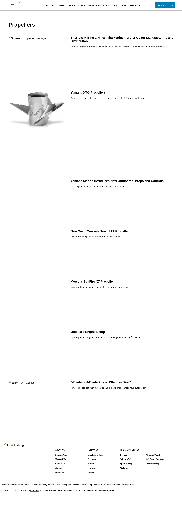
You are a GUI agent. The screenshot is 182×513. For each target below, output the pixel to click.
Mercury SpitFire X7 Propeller (92, 281)
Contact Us (60, 464)
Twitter (91, 464)
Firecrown (34, 490)
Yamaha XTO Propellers (88, 92)
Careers (58, 468)
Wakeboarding (152, 464)
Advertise (135, 5)
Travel (82, 5)
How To (106, 5)
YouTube (91, 473)
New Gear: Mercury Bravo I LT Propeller (100, 231)
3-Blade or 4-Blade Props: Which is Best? (101, 382)
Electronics (59, 5)
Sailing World (126, 459)
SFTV (116, 5)
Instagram (92, 468)
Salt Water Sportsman (156, 459)
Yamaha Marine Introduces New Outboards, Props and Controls (117, 181)
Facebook (92, 459)
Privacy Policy (61, 455)
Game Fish (94, 5)
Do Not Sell (60, 473)
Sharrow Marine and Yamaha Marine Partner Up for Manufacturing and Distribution (122, 39)
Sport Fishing (126, 464)
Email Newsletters (95, 455)
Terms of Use (60, 459)
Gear (72, 5)
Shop (124, 5)
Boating (123, 455)
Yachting (124, 468)
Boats (46, 5)
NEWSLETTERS (165, 5)
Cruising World (153, 455)
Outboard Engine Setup (88, 332)
